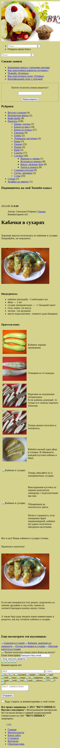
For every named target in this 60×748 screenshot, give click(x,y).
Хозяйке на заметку (18, 181)
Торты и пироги (29, 167)
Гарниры (19, 132)
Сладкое (18, 155)
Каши (17, 141)
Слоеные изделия (23, 170)
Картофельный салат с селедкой (25, 79)
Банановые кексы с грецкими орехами (29, 67)
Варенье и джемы (30, 158)
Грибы (17, 135)
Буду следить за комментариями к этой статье (30, 701)
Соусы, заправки (23, 173)
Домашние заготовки (25, 138)
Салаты (18, 152)
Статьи (11, 178)
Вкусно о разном (17, 112)
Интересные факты (18, 115)
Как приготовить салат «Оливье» (26, 76)
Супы (17, 175)
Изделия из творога (31, 161)
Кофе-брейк (14, 118)
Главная (12, 729)
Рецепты (12, 121)
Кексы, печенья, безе (31, 164)
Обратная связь (16, 744)
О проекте (13, 738)
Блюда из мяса (22, 127)
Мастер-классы (16, 732)
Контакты (13, 741)
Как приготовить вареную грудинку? (28, 70)
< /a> (9, 724)
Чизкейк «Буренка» (18, 73)
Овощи (18, 144)
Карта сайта (14, 735)
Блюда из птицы (23, 129)
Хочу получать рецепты (14, 659)
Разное (17, 147)
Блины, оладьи (22, 124)
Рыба (17, 150)
